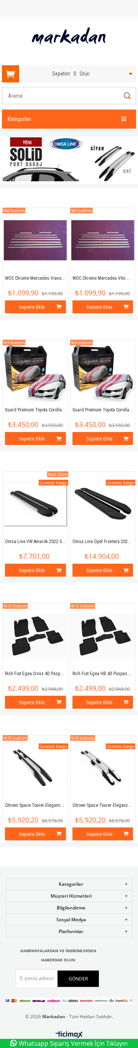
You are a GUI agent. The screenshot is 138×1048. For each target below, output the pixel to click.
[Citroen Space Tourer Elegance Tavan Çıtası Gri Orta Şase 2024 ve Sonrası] (103, 767)
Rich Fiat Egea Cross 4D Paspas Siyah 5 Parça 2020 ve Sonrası (63, 673)
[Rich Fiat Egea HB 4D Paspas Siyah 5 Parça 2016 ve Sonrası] (103, 635)
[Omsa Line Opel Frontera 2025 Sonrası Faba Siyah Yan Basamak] (103, 504)
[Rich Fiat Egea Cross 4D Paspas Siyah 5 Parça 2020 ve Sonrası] (35, 635)
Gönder (78, 978)
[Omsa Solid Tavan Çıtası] (69, 160)
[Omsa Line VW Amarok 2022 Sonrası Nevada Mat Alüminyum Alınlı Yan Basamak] (35, 504)
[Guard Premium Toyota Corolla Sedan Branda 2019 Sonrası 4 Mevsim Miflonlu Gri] (103, 372)
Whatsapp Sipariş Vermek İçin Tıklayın (73, 1043)
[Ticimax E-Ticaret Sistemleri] (69, 1035)
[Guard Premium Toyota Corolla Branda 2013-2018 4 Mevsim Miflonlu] (35, 372)
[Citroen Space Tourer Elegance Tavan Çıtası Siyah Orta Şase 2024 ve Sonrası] (35, 767)
